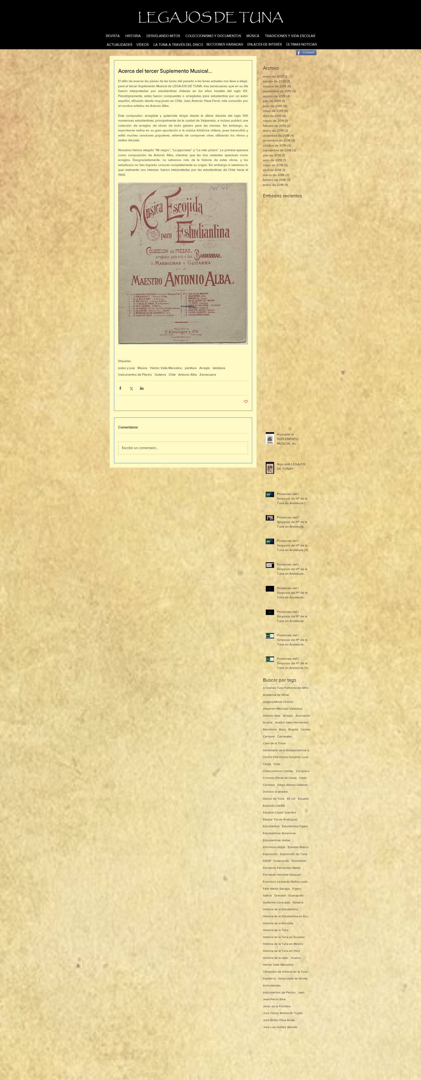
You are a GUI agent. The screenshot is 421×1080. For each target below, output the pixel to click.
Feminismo (299, 861)
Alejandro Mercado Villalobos (282, 708)
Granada (280, 895)
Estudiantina (271, 826)
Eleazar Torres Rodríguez (280, 819)
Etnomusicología (274, 847)
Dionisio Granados (275, 791)
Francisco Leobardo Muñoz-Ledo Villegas (287, 881)
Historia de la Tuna (275, 930)
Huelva (295, 958)
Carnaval (269, 736)
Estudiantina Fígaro (295, 826)
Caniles (305, 729)
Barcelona (270, 729)
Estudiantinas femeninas (279, 833)
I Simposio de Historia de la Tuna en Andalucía (287, 971)
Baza (282, 729)
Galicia (267, 895)
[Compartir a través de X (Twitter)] (131, 388)
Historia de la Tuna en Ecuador (284, 937)
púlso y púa (126, 368)
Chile (172, 374)
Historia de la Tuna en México (283, 944)
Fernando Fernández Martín (282, 868)
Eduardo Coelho (274, 805)
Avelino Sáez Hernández (292, 722)
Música (142, 368)
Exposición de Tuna (293, 854)
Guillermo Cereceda (276, 902)
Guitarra (160, 374)
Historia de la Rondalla (278, 923)
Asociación (303, 715)
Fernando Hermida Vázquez (282, 874)
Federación (281, 861)
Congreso (302, 771)
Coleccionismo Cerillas (278, 771)
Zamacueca (208, 374)
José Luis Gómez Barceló (280, 1027)
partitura (191, 368)
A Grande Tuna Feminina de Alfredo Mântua (287, 687)
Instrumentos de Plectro (135, 374)
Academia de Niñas (276, 694)
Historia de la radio (275, 958)
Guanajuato (296, 895)
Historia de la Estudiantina (280, 909)
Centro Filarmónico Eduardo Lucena (287, 757)
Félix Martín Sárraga (276, 888)
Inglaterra (269, 978)
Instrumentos (272, 985)
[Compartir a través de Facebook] (120, 388)
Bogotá (293, 729)
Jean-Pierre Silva (274, 999)
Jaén (301, 992)
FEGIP (267, 861)
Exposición (270, 854)
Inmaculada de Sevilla (292, 978)
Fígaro (296, 888)
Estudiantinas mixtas (276, 840)
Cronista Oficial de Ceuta (279, 778)
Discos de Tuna (273, 798)
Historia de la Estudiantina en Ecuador (287, 916)
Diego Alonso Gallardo (292, 785)
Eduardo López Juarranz (279, 812)
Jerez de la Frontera (277, 1006)
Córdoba (269, 785)
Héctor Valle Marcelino (166, 368)
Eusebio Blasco (298, 847)
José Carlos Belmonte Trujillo (283, 1013)
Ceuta (267, 764)
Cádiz (303, 778)
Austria (267, 722)
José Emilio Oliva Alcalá (279, 1020)
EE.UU (291, 798)
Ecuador (303, 798)
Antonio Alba (187, 374)
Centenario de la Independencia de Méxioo (287, 750)
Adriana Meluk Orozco (278, 702)
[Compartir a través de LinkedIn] (142, 388)
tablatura (219, 368)
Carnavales (284, 736)
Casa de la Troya (274, 743)
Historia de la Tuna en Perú (281, 951)
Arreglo (204, 368)
